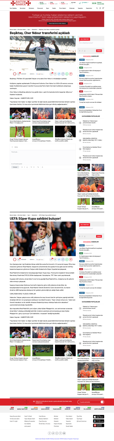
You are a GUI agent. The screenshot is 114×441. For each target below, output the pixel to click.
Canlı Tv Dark (28, 416)
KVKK (61, 438)
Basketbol (34, 29)
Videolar (72, 8)
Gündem (31, 8)
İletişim (44, 438)
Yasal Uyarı (76, 438)
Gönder (15, 167)
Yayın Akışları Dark (29, 418)
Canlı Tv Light (14, 421)
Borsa (12, 408)
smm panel (27, 426)
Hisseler (67, 408)
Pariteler (77, 408)
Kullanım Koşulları (68, 438)
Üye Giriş (79, 416)
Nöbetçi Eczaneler (29, 421)
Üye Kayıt (79, 418)
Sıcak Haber (69, 426)
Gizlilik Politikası (50, 438)
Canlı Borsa (42, 416)
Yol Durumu (87, 408)
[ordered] (31, 167)
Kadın (54, 8)
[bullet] (34, 167)
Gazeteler (89, 8)
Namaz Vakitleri (22, 408)
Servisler (22, 8)
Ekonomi (40, 8)
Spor (47, 8)
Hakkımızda (38, 438)
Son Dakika (13, 8)
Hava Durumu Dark (15, 416)
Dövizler (56, 418)
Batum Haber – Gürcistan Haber (18, 29)
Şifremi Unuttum (81, 421)
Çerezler (57, 438)
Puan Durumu (57, 408)
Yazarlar (80, 8)
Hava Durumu (45, 408)
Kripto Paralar (99, 408)
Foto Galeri (62, 8)
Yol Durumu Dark (14, 418)
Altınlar (56, 416)
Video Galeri (69, 418)
